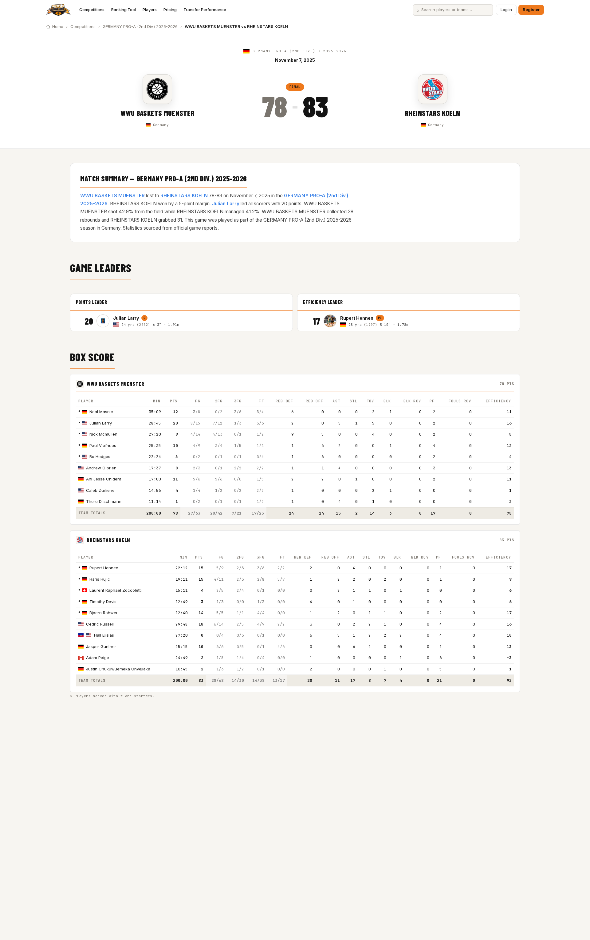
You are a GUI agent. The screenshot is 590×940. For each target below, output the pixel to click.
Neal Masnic (101, 411)
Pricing (170, 9)
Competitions (91, 9)
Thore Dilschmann (103, 501)
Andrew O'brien (101, 467)
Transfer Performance (204, 9)
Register (531, 9)
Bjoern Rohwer (103, 612)
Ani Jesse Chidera (103, 478)
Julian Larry (225, 204)
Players (150, 9)
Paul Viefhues (102, 445)
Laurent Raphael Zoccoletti (115, 590)
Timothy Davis (102, 601)
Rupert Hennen (103, 567)
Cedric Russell (100, 624)
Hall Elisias (104, 635)
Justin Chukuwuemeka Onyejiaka (118, 668)
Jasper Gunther (101, 646)
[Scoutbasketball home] (58, 10)
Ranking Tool (123, 9)
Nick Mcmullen (103, 434)
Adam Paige (97, 657)
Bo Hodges (99, 456)
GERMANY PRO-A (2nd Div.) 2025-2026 (140, 26)
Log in (506, 9)
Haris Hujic (99, 579)
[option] (191, 320)
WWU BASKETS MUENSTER (157, 113)
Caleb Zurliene (100, 490)
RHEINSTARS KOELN (432, 113)
